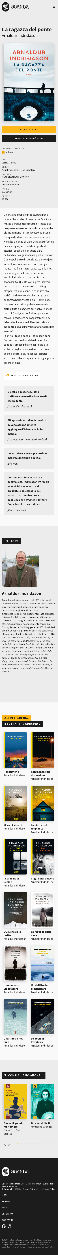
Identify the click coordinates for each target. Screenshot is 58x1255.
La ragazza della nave (41, 933)
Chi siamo (7, 1213)
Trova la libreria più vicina (29, 138)
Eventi (5, 1207)
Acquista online (29, 129)
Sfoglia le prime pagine (24, 375)
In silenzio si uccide (11, 880)
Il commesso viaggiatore (11, 987)
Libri (4, 1195)
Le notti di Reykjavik (37, 1040)
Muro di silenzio (13, 825)
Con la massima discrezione (40, 773)
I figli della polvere (42, 879)
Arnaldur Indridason (20, 35)
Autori (6, 1201)
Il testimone (11, 772)
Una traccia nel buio (13, 1040)
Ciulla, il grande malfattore (13, 1125)
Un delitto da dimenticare (39, 987)
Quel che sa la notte (12, 933)
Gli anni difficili (40, 1123)
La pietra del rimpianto (39, 827)
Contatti (7, 1220)
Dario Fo (8, 1130)
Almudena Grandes (42, 1127)
